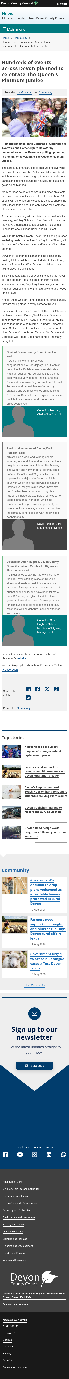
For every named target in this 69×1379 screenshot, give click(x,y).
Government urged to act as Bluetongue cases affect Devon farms (47, 961)
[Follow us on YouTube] (20, 1155)
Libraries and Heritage (15, 1238)
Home (5, 38)
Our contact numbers (15, 1304)
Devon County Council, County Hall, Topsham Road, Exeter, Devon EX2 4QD (34, 1295)
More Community (34, 985)
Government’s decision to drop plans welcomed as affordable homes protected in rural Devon (46, 892)
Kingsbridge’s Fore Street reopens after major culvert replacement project (43, 751)
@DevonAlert (10, 669)
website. (22, 658)
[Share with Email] (28, 697)
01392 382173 (10, 1326)
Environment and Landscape (19, 1217)
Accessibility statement (16, 1367)
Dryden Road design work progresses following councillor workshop (45, 832)
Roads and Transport (14, 1253)
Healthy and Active (13, 1224)
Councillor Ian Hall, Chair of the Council (49, 412)
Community (20, 38)
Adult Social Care (12, 1181)
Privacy (7, 1353)
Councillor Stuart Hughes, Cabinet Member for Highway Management (49, 626)
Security (7, 1360)
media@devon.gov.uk (15, 1319)
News (33, 15)
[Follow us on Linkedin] (49, 1155)
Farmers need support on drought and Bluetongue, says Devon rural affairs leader (45, 771)
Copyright (8, 1346)
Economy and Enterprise (16, 1210)
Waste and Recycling (14, 1260)
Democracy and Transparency (20, 1203)
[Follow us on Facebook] (5, 1155)
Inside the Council (13, 1231)
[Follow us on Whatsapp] (63, 1155)
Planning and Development (18, 1245)
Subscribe (37, 1065)
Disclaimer (9, 1333)
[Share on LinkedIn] (28, 689)
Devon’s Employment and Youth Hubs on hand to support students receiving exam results (46, 791)
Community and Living (15, 1196)
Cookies (7, 1339)
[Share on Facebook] (37, 689)
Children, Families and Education (21, 1188)
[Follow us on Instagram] (34, 1155)
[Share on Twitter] (47, 689)
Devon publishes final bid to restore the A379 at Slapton (43, 810)
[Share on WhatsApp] (56, 689)
